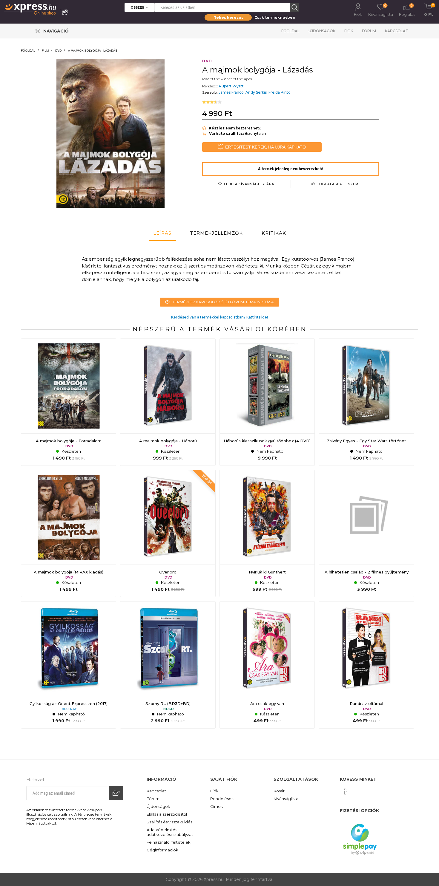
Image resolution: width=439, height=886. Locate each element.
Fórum (369, 31)
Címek (216, 806)
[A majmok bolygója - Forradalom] (68, 402)
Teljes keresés (228, 17)
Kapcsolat (396, 31)
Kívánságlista (286, 798)
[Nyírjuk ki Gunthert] (267, 533)
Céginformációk (162, 850)
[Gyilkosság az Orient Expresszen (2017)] (68, 665)
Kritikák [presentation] (274, 233)
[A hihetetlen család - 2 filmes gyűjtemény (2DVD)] (366, 533)
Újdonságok (321, 31)
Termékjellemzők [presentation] (216, 233)
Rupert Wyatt (231, 86)
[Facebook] (345, 791)
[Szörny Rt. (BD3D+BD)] (167, 665)
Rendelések (222, 798)
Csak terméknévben (274, 17)
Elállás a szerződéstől (167, 814)
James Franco (231, 92)
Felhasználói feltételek (169, 842)
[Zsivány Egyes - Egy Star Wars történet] (366, 402)
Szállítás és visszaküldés (169, 821)
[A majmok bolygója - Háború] (167, 402)
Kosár (279, 790)
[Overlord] (167, 533)
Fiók (358, 14)
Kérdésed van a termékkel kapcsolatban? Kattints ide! (219, 317)
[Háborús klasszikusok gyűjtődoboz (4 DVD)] (267, 402)
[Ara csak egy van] (267, 665)
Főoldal (290, 31)
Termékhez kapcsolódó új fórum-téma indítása (223, 302)
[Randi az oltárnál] (366, 665)
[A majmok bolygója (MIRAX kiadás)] (68, 533)
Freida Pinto (279, 92)
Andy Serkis (256, 92)
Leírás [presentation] (162, 233)
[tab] (162, 233)
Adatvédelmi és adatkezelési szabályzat (170, 832)
